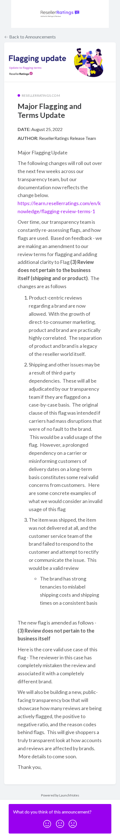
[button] (47, 822)
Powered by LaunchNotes (60, 795)
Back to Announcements (32, 36)
